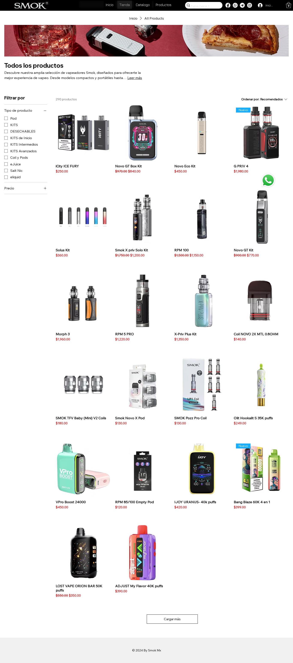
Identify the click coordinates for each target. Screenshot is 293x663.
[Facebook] (227, 5)
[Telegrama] (242, 5)
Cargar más (172, 619)
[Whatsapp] (235, 5)
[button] (288, 5)
